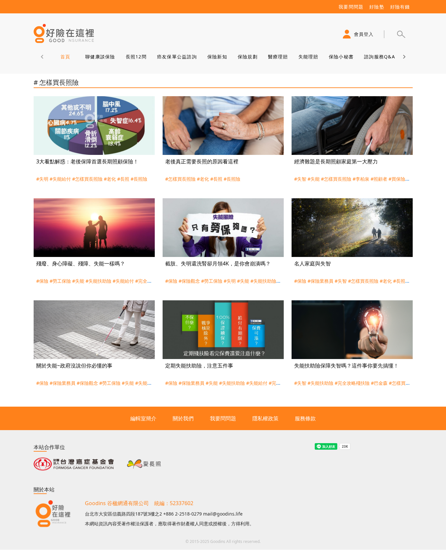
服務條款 (305, 418)
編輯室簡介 (143, 418)
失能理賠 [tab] (308, 56)
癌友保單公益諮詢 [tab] (177, 56)
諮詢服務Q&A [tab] (379, 56)
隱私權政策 (265, 418)
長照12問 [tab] (135, 56)
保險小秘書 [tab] (340, 56)
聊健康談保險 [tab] (100, 56)
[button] (401, 34)
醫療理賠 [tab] (278, 56)
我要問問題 (223, 418)
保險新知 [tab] (217, 56)
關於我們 (183, 418)
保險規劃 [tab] (247, 56)
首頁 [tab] (65, 56)
